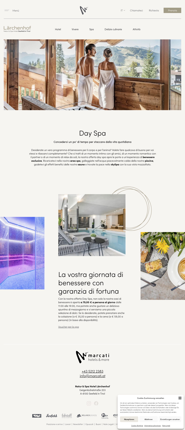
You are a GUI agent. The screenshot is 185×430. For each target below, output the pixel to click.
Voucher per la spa (68, 326)
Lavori (68, 424)
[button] (180, 398)
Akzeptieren (129, 419)
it (122, 10)
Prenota (172, 10)
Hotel (58, 29)
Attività (136, 29)
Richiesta (154, 10)
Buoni (98, 424)
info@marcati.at (92, 375)
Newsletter (78, 424)
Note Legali (166, 425)
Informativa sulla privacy (152, 425)
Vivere (75, 29)
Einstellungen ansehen (170, 419)
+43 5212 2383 (92, 371)
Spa (91, 29)
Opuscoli (89, 424)
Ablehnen (148, 419)
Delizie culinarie (113, 29)
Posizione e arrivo (54, 424)
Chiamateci (136, 10)
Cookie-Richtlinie (137, 425)
